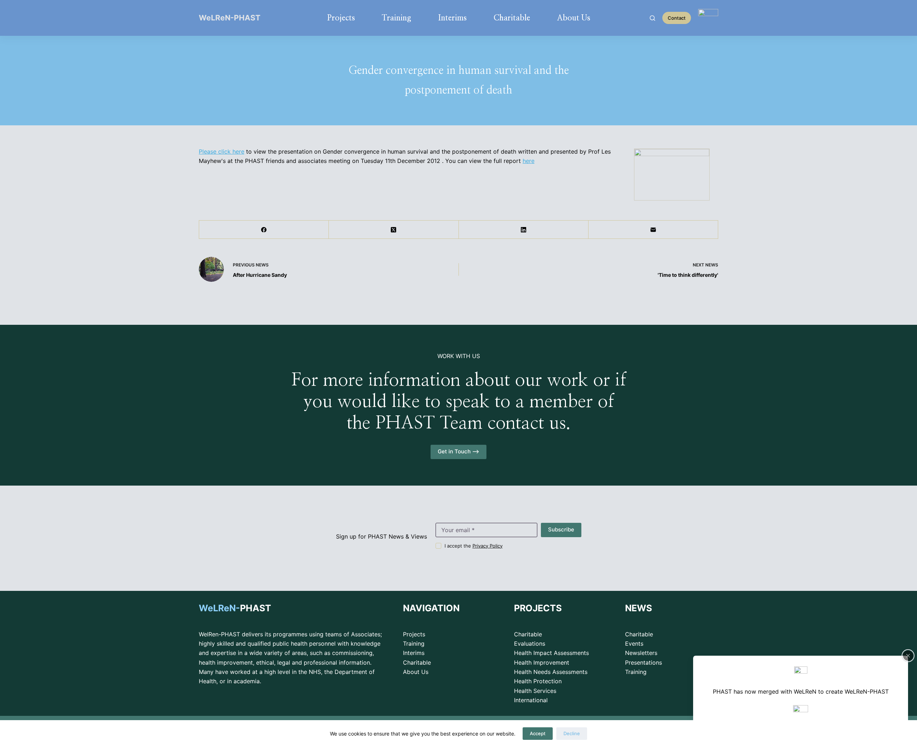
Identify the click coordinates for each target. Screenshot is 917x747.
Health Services (535, 690)
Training (396, 18)
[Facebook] (264, 230)
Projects (341, 18)
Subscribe (561, 529)
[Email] (653, 230)
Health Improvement (541, 662)
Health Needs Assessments (550, 671)
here (238, 151)
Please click (215, 151)
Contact (677, 18)
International (531, 700)
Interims (452, 18)
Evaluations (529, 643)
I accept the (474, 546)
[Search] (652, 18)
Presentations (643, 662)
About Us (573, 18)
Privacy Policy (487, 546)
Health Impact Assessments (551, 652)
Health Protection (538, 681)
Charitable (512, 18)
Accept (538, 733)
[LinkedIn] (524, 230)
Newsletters (641, 652)
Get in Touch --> (458, 451)
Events (634, 643)
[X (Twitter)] (393, 230)
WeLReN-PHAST (229, 17)
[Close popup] (908, 656)
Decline (571, 733)
